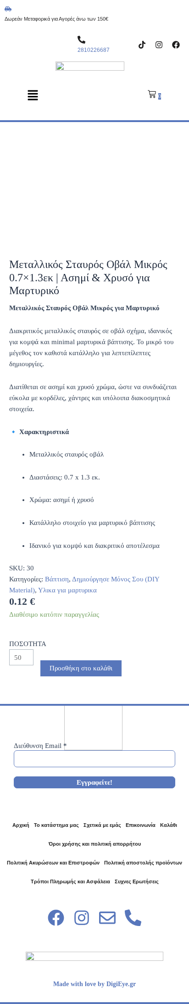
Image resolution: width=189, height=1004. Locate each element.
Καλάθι (168, 825)
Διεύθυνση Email (40, 745)
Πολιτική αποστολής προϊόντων (143, 862)
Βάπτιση (57, 579)
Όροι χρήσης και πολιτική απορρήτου (95, 844)
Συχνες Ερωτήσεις (137, 881)
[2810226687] (81, 40)
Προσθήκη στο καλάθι (81, 668)
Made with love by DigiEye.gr (94, 984)
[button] (32, 96)
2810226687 (94, 50)
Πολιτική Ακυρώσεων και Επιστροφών (53, 862)
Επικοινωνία (141, 825)
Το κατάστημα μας (56, 825)
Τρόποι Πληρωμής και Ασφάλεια (70, 881)
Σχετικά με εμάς (102, 825)
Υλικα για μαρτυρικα (67, 590)
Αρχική (20, 825)
